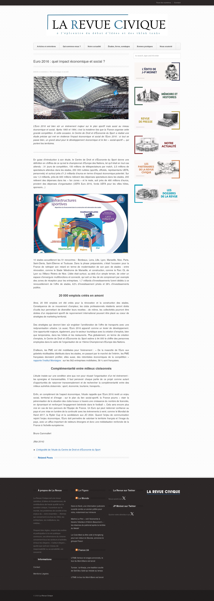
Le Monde (83, 498)
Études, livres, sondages (119, 46)
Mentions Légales (41, 573)
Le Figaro (83, 490)
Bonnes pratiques (145, 46)
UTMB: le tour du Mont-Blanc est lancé (87, 577)
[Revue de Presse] (157, 128)
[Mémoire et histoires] (157, 104)
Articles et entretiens (46, 46)
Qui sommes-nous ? (72, 46)
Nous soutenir (166, 46)
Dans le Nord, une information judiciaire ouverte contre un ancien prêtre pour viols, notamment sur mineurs (88, 509)
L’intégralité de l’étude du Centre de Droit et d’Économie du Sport (68, 449)
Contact (177, 2)
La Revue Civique (46, 595)
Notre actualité (94, 46)
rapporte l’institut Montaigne (47, 360)
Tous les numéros (163, 2)
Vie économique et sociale (59, 71)
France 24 (83, 550)
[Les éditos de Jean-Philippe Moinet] (157, 79)
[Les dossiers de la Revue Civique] (157, 202)
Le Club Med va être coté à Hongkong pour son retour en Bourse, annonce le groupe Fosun (87, 537)
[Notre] (157, 153)
